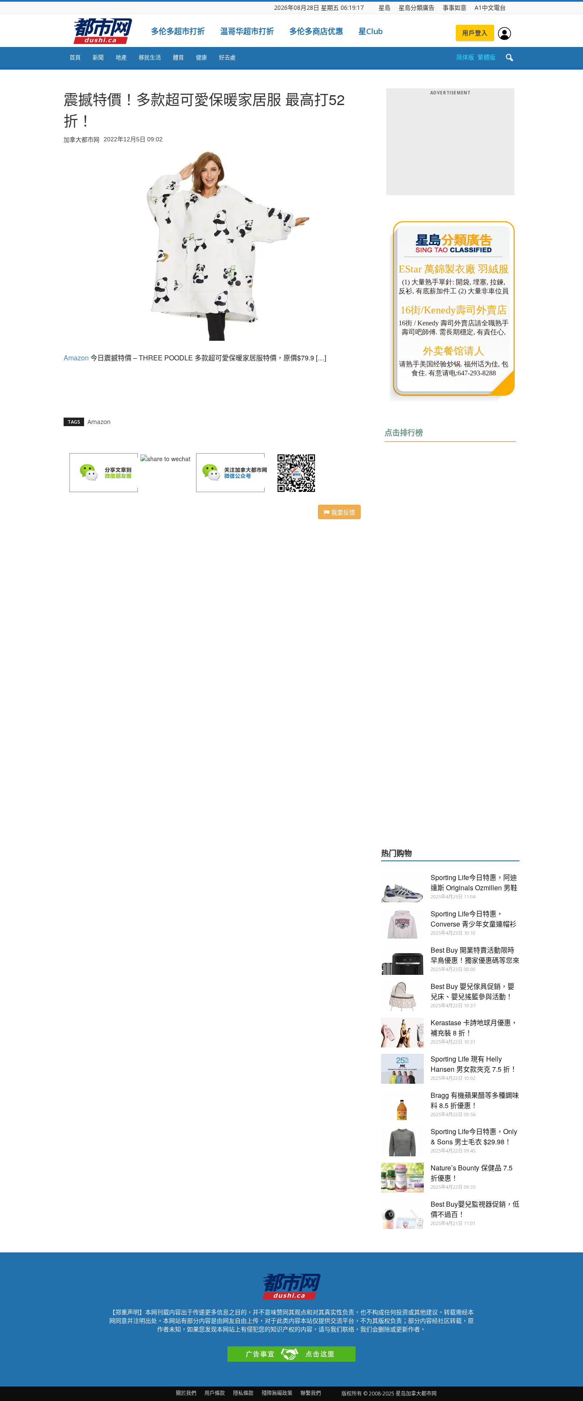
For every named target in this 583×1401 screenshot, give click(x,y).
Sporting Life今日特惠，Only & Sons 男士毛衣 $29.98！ (474, 1136)
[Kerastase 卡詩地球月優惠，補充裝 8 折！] (402, 1032)
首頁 (75, 57)
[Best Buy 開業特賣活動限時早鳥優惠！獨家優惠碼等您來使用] (402, 960)
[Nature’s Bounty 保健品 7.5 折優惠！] (402, 1178)
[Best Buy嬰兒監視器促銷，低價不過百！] (402, 1214)
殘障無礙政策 (277, 1393)
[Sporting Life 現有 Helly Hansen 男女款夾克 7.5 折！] (402, 1069)
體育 (178, 57)
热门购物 (396, 853)
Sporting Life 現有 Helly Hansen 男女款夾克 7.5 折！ (474, 1064)
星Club (371, 31)
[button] (509, 58)
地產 (121, 57)
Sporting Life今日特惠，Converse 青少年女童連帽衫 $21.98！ (473, 924)
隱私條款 (243, 1393)
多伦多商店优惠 (316, 31)
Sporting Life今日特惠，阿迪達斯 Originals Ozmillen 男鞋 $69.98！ (474, 887)
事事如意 (454, 7)
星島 (385, 7)
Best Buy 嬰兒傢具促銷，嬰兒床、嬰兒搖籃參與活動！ (472, 991)
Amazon (76, 358)
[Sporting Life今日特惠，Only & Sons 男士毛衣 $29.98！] (402, 1141)
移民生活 (150, 57)
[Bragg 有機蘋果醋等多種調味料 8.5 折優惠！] (402, 1105)
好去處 (227, 57)
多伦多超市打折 (178, 31)
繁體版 (487, 57)
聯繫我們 (310, 1393)
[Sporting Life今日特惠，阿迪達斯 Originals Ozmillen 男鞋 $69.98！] (402, 887)
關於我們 (186, 1393)
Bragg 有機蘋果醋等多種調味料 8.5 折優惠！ (475, 1100)
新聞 (98, 57)
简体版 (465, 57)
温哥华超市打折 (247, 31)
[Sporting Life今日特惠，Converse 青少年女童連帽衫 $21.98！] (402, 924)
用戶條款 (214, 1393)
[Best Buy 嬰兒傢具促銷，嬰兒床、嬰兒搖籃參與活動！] (402, 996)
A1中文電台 (490, 7)
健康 (201, 57)
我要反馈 (342, 512)
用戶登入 (475, 33)
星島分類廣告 (416, 7)
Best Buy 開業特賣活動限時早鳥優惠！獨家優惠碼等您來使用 (475, 960)
